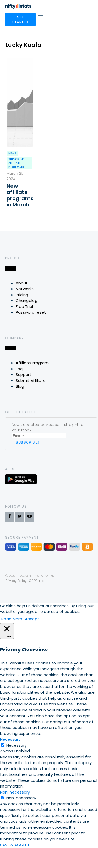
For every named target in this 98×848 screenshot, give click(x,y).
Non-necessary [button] (15, 792)
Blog (20, 386)
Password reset (31, 312)
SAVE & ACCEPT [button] (15, 844)
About (22, 283)
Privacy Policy (16, 580)
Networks (25, 288)
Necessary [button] (10, 739)
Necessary (16, 745)
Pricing (22, 294)
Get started (20, 19)
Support (23, 374)
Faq (19, 368)
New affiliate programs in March (20, 195)
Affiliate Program (32, 362)
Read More (11, 618)
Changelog (26, 300)
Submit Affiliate (31, 380)
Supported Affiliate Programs (16, 163)
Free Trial (24, 306)
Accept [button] (32, 618)
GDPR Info (36, 580)
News (12, 153)
